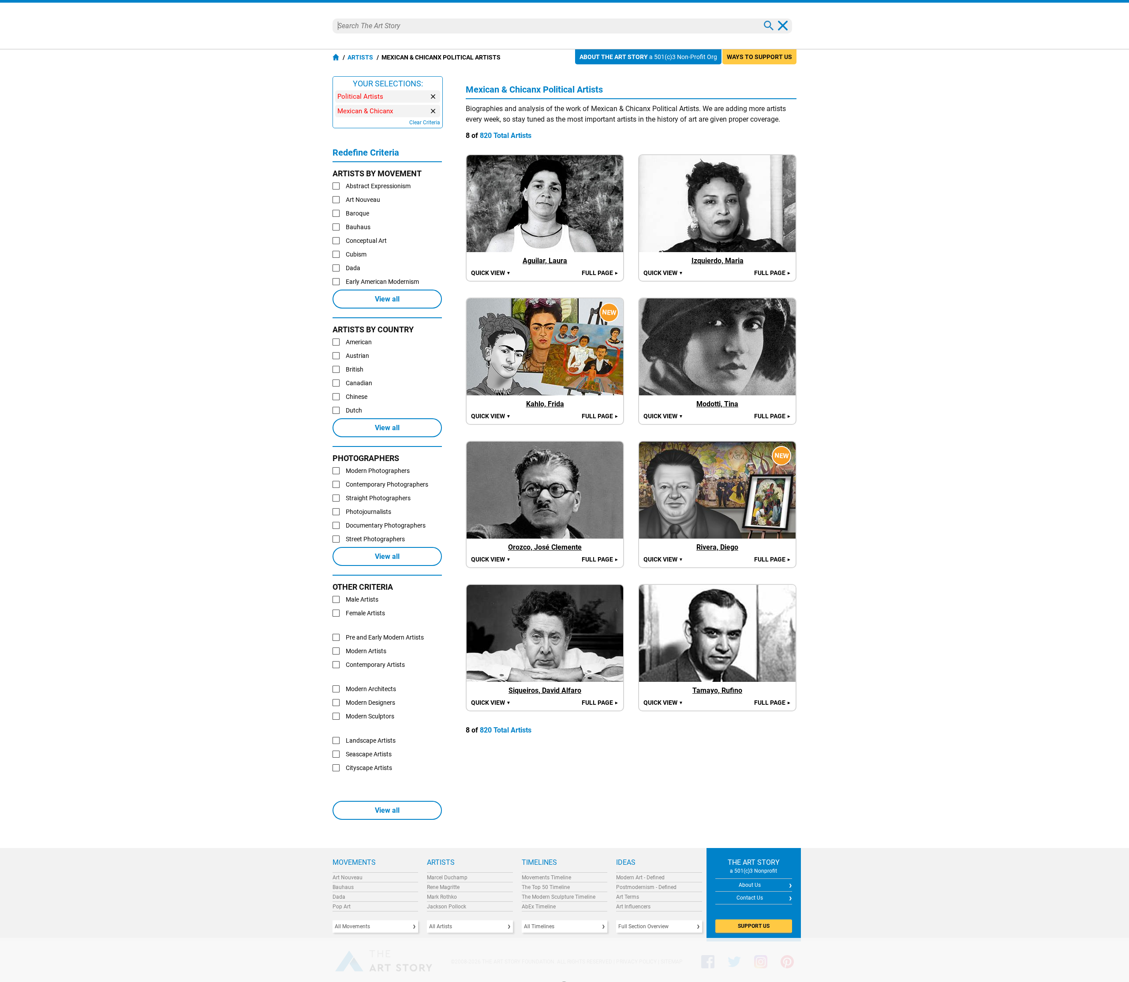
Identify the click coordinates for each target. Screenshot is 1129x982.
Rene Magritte (443, 887)
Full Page (600, 272)
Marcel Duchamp (447, 877)
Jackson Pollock (446, 907)
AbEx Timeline (539, 907)
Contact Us (749, 898)
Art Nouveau (348, 877)
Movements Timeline (546, 877)
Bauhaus (343, 887)
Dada (339, 897)
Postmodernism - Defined (646, 887)
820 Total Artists (505, 135)
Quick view (491, 272)
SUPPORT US (754, 926)
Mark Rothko (442, 897)
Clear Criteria (424, 122)
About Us (750, 885)
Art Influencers (633, 907)
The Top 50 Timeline (546, 887)
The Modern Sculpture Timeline (558, 897)
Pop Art (342, 907)
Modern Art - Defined (640, 877)
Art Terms (627, 897)
